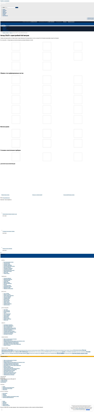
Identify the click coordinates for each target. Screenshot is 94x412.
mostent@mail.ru (3, 382)
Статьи (4, 386)
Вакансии (4, 394)
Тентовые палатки (22, 353)
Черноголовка (68, 353)
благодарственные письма (78, 353)
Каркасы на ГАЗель (7, 294)
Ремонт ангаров (6, 273)
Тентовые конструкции (14, 353)
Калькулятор (5, 389)
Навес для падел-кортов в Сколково (10, 339)
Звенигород (8, 197)
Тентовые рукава (7, 300)
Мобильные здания (7, 287)
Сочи (66, 351)
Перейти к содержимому (4, 0)
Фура (65, 353)
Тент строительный (7, 313)
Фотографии (60, 353)
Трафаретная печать (38, 353)
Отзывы (4, 14)
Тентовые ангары (7, 263)
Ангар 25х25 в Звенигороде (8, 325)
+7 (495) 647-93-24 (90, 17)
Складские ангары (7, 264)
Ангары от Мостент (7, 345)
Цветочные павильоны (8, 283)
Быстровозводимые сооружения (36, 350)
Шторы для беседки (7, 318)
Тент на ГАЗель (6, 293)
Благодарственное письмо (8, 367)
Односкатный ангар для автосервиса (10, 369)
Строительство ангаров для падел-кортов (11, 342)
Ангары (4, 197)
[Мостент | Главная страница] (3, 3)
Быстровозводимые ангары (8, 262)
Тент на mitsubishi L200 (8, 326)
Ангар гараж (6, 272)
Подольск (65, 21)
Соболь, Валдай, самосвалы (9, 295)
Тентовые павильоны (7, 278)
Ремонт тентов (6, 301)
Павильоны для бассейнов (8, 288)
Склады (63, 351)
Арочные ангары (16, 350)
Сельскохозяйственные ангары (9, 266)
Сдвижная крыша (7, 298)
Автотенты (4, 28)
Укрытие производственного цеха (10, 327)
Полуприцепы (43, 351)
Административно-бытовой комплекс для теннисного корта (14, 341)
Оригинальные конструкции (7, 388)
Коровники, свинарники (8, 265)
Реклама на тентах (48, 351)
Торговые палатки (7, 280)
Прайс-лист (5, 12)
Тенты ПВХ (6, 309)
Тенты (27, 353)
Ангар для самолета (7, 267)
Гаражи (45, 350)
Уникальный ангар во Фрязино (9, 374)
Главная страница (6, 32)
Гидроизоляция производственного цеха (10, 214)
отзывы (86, 353)
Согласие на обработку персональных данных (11, 396)
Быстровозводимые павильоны (26, 350)
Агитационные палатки (8, 286)
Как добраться (5, 15)
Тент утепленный (7, 310)
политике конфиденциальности (80, 408)
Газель (42, 350)
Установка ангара (47, 353)
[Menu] (0, 399)
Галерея (4, 11)
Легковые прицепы (7, 297)
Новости (11, 32)
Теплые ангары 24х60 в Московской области (12, 368)
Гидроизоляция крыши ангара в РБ (10, 328)
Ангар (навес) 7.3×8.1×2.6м (8, 371)
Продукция (4, 10)
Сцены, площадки (7, 314)
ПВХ (20, 351)
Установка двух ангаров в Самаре (8, 231)
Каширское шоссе (71, 21)
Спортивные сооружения (8, 268)
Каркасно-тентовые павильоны (59, 350)
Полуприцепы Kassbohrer (8, 324)
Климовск (68, 350)
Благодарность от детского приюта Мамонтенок (12, 344)
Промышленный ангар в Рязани (9, 370)
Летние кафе (6, 281)
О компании (5, 395)
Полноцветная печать (31, 351)
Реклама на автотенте (7, 303)
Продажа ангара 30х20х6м (7, 248)
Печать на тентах (7, 304)
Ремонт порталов (7, 302)
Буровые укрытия (7, 311)
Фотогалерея (5, 393)
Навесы (13, 351)
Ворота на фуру (6, 299)
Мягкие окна (6, 319)
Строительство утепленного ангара (10, 332)
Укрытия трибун (6, 315)
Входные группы (6, 317)
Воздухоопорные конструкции (9, 270)
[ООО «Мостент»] (3, 26)
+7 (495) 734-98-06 (90, 19)
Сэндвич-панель (78, 351)
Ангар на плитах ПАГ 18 (8, 340)
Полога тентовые (38, 351)
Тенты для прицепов (7, 296)
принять (88, 409)
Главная (4, 9)
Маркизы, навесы (7, 282)
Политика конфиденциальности (8, 397)
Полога (5, 312)
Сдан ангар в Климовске (8, 330)
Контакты (4, 13)
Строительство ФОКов (8, 269)
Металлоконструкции (78, 350)
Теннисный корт (83, 351)
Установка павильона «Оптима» (9, 331)
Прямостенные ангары (8, 271)
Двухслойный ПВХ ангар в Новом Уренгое (11, 343)
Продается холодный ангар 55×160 (10, 372)
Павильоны (4, 27)
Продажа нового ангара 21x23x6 (9, 373)
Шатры (71, 353)
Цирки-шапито (6, 316)
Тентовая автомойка (7, 285)
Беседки (5, 284)
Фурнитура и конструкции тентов (8, 387)
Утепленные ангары (53, 353)
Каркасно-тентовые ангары (50, 350)
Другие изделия (5, 29)
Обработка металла (6, 30)
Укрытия (42, 353)
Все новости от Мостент (8, 334)
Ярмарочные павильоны (8, 279)
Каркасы (65, 350)
